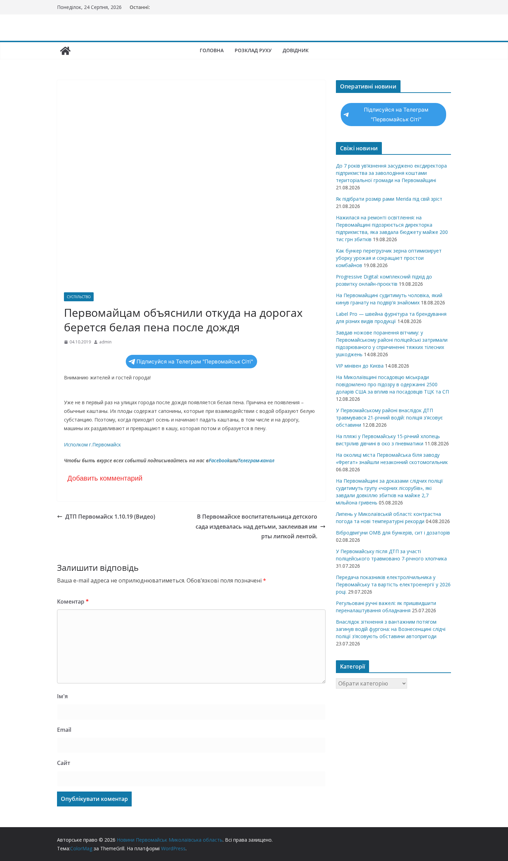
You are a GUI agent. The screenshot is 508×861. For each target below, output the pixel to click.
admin (105, 342)
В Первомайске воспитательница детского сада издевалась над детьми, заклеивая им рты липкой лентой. (256, 526)
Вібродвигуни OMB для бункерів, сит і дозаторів (393, 532)
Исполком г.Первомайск (92, 444)
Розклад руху (253, 50)
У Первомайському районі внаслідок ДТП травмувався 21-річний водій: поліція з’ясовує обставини (389, 417)
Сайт (63, 763)
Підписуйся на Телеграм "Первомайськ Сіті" (195, 361)
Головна (212, 50)
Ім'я (62, 696)
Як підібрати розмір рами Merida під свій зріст (389, 199)
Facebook (219, 460)
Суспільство (79, 296)
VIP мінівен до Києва (360, 365)
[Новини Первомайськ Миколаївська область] (65, 50)
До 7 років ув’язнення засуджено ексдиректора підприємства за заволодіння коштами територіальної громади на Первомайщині (391, 172)
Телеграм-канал (256, 460)
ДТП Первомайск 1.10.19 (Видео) (110, 516)
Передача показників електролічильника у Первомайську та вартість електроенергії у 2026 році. (393, 584)
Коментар (73, 601)
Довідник (296, 50)
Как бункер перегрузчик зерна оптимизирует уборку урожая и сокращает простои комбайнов (389, 257)
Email (64, 730)
